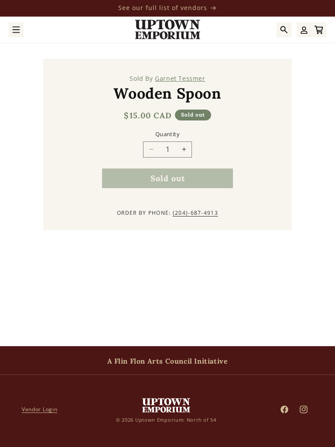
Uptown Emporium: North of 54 (175, 419)
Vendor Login (39, 409)
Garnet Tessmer (180, 78)
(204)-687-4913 (195, 213)
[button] (16, 29)
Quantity (167, 134)
